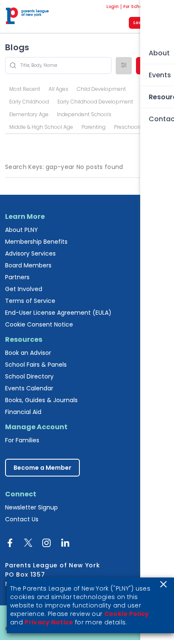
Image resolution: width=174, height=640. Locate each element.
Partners (17, 277)
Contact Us (21, 519)
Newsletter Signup (31, 507)
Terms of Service (30, 301)
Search (152, 65)
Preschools (128, 127)
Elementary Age (29, 114)
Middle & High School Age (41, 127)
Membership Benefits (36, 241)
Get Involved (23, 289)
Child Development (101, 89)
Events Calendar (29, 388)
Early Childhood (29, 101)
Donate (160, 6)
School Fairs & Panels (36, 364)
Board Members (28, 265)
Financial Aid (23, 412)
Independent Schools (84, 114)
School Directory (29, 376)
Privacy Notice (48, 622)
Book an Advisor (28, 353)
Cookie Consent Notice (39, 324)
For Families (22, 440)
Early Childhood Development (95, 101)
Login (112, 6)
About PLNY (21, 230)
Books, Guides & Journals (41, 400)
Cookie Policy (126, 614)
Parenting (94, 127)
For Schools (135, 6)
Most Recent (24, 89)
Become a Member (42, 467)
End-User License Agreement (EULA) (58, 312)
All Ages (58, 89)
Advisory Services (30, 253)
